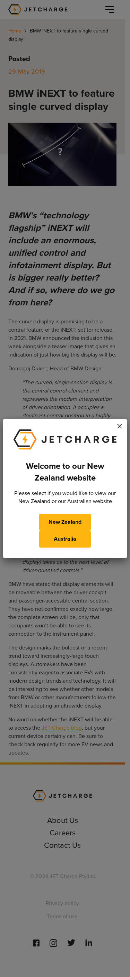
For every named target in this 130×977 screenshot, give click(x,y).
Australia (65, 539)
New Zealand (65, 522)
